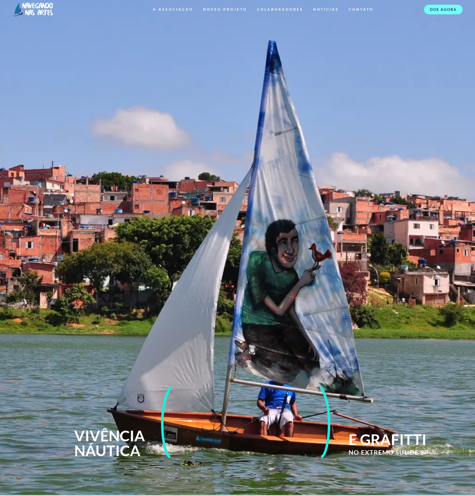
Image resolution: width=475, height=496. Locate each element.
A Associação (173, 9)
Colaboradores (280, 9)
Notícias (326, 9)
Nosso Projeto (225, 9)
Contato (361, 9)
